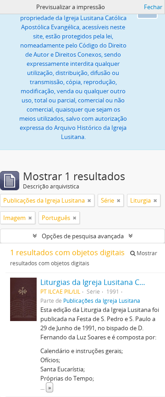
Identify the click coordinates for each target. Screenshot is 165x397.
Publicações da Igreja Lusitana (101, 300)
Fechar (153, 7)
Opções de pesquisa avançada (83, 236)
